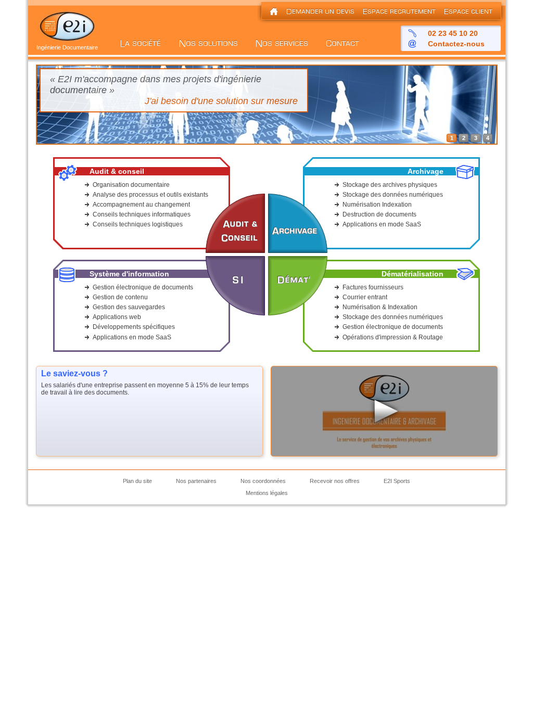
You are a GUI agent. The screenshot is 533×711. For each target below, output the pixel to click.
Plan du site (137, 481)
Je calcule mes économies (243, 101)
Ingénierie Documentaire (67, 47)
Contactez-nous (456, 44)
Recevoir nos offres (335, 481)
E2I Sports (397, 481)
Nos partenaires (196, 481)
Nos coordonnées (263, 481)
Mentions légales (267, 493)
